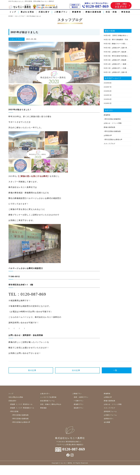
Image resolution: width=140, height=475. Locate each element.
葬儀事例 (76, 12)
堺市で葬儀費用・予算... (117, 39)
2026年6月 (108, 91)
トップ (13, 12)
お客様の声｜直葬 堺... (116, 48)
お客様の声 (108, 135)
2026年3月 (108, 103)
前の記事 (32, 370)
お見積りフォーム (110, 415)
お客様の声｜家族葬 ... (116, 60)
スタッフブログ (109, 143)
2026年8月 (108, 83)
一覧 (115, 370)
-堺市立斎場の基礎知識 (112, 131)
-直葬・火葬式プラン (80, 397)
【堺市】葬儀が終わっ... (117, 35)
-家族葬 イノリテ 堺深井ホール (21, 404)
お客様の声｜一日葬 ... (116, 68)
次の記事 (76, 370)
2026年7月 (108, 87)
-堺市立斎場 (14, 411)
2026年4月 (108, 99)
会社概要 (107, 422)
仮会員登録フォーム (47, 401)
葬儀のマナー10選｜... (116, 43)
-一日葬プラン (78, 401)
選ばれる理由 (27, 12)
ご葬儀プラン (61, 12)
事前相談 (125, 12)
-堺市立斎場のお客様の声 (113, 139)
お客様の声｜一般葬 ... (116, 64)
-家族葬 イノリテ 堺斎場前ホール (22, 408)
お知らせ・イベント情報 (113, 123)
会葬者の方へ (109, 418)
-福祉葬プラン (78, 408)
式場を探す (44, 12)
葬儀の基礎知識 (93, 12)
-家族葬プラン (78, 404)
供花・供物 (111, 12)
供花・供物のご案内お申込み (50, 404)
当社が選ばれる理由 (16, 397)
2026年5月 (108, 95)
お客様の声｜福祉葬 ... (116, 52)
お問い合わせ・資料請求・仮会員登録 (26, 335)
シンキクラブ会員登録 (48, 397)
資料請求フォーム (110, 411)
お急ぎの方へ (45, 393)
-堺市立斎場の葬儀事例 (112, 119)
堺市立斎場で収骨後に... (117, 56)
